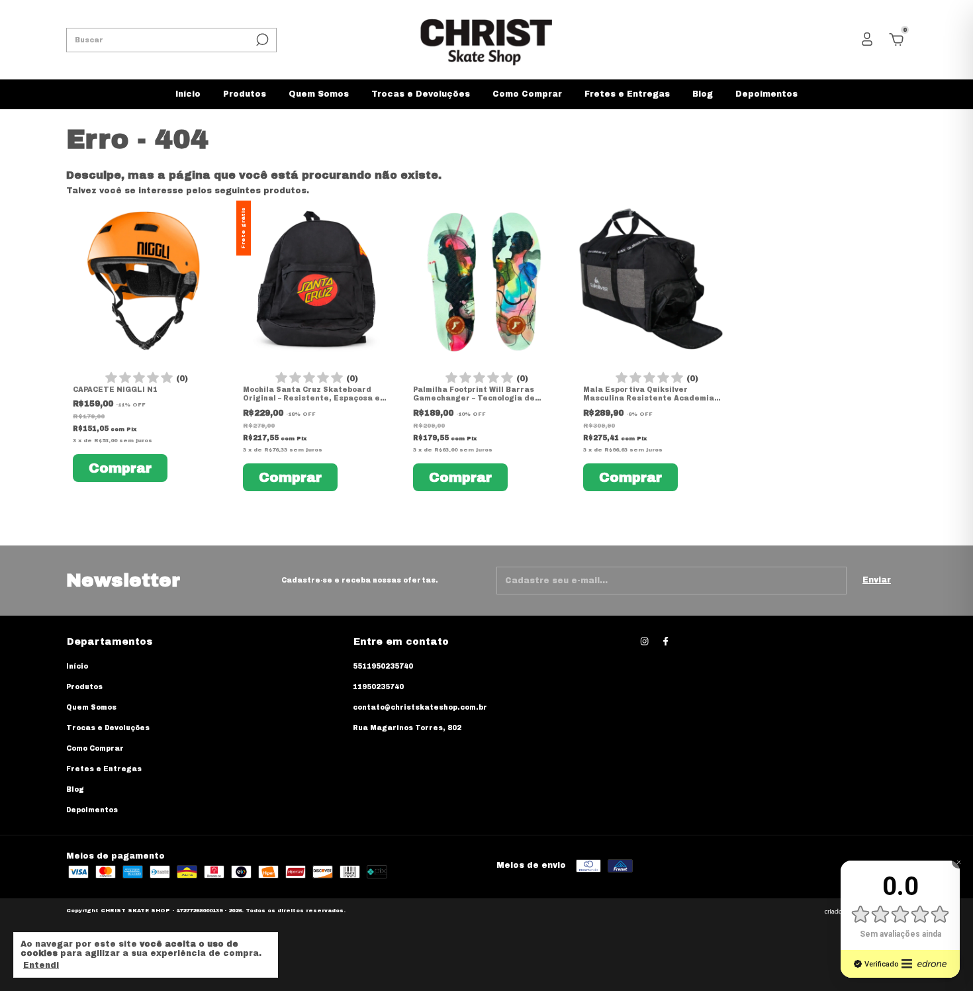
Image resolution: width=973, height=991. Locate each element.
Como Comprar (527, 94)
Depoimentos (766, 94)
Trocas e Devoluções (420, 94)
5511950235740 (383, 666)
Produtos (244, 94)
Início (188, 94)
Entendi (41, 965)
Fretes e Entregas (627, 94)
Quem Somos (319, 94)
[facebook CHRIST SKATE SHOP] (665, 641)
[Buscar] (261, 39)
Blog (702, 94)
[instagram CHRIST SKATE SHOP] (644, 641)
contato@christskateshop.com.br (420, 707)
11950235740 (378, 686)
